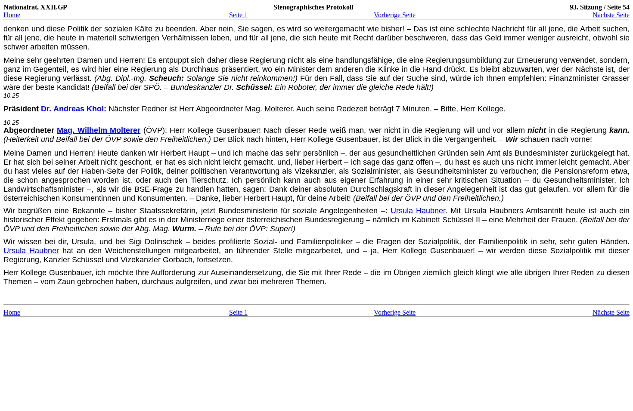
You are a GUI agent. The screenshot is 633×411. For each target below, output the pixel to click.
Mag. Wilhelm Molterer (98, 130)
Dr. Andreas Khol (72, 108)
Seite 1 (238, 14)
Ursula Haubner (418, 210)
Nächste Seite (611, 14)
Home (11, 14)
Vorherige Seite (395, 14)
